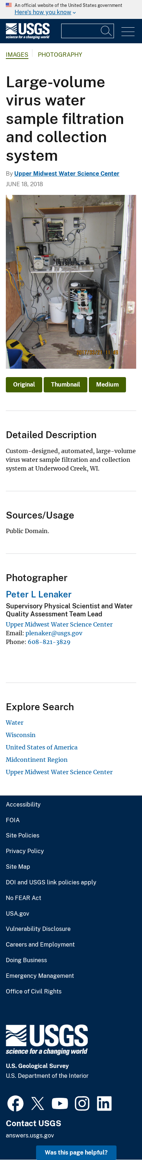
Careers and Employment (40, 944)
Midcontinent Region (37, 759)
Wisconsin (21, 735)
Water (14, 722)
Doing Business (26, 960)
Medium (107, 384)
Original (24, 384)
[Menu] (128, 31)
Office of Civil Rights (34, 991)
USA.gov (17, 914)
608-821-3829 (49, 641)
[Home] (28, 37)
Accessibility (23, 804)
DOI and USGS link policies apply (51, 882)
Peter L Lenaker (39, 594)
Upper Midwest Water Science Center (66, 173)
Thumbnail (65, 384)
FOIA (13, 820)
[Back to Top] (115, 1133)
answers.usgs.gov (30, 1135)
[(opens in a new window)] (15, 1102)
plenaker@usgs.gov (53, 633)
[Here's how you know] (71, 9)
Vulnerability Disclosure (38, 929)
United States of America (42, 747)
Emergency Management (40, 976)
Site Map (18, 867)
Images (17, 54)
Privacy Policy (25, 851)
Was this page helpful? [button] (76, 1152)
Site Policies (22, 835)
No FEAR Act (23, 898)
